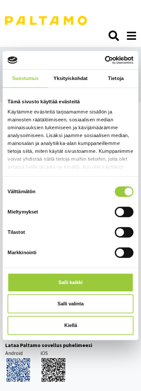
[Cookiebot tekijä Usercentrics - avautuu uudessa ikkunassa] (104, 60)
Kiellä (70, 325)
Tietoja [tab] (116, 78)
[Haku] (114, 36)
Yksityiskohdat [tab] (70, 78)
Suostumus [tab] (25, 78)
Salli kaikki (70, 282)
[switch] (124, 212)
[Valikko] (131, 36)
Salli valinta (70, 303)
